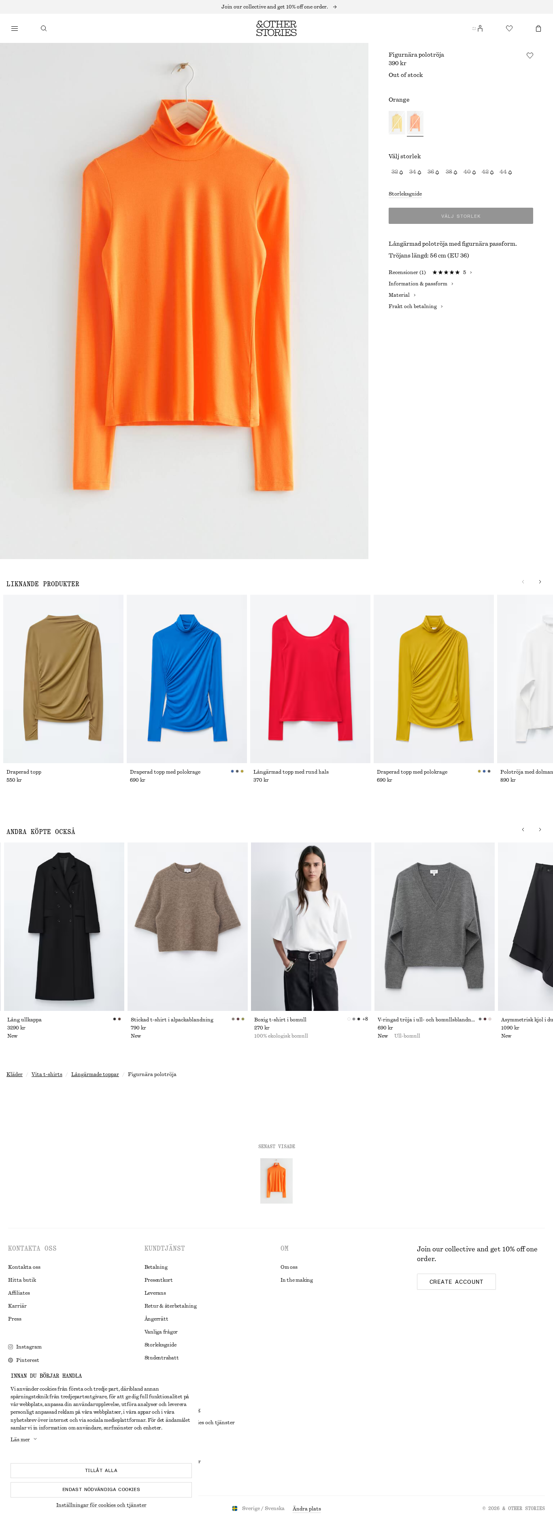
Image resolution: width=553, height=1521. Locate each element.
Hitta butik (22, 1280)
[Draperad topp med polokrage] (187, 679)
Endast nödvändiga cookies (101, 1489)
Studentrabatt (162, 1357)
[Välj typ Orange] (415, 123)
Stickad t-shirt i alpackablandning (172, 1019)
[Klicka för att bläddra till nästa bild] (523, 581)
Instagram (29, 1346)
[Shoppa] (14, 28)
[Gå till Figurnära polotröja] (276, 1181)
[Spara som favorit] (530, 55)
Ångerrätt (156, 1319)
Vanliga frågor (161, 1332)
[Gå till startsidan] (276, 28)
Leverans (155, 1293)
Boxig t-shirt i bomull (280, 1019)
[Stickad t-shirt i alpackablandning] (188, 926)
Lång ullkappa (24, 1019)
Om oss (289, 1267)
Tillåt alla (101, 1470)
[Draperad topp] (63, 679)
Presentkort (159, 1280)
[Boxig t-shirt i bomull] (311, 926)
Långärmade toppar (95, 1074)
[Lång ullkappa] (64, 926)
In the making (297, 1280)
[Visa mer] (276, 7)
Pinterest (27, 1360)
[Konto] (480, 28)
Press (14, 1319)
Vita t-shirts (47, 1074)
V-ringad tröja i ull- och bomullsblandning (428, 1019)
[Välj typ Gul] (397, 123)
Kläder (14, 1074)
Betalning (156, 1267)
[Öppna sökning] (43, 28)
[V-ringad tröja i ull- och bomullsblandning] (434, 926)
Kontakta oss (24, 1267)
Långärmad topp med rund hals (291, 772)
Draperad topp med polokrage (165, 772)
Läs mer (20, 1439)
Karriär (17, 1306)
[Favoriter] (509, 28)
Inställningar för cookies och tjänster (101, 1505)
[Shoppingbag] (538, 28)
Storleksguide (405, 193)
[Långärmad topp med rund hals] (310, 679)
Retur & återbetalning (171, 1306)
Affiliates (19, 1293)
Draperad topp (23, 772)
